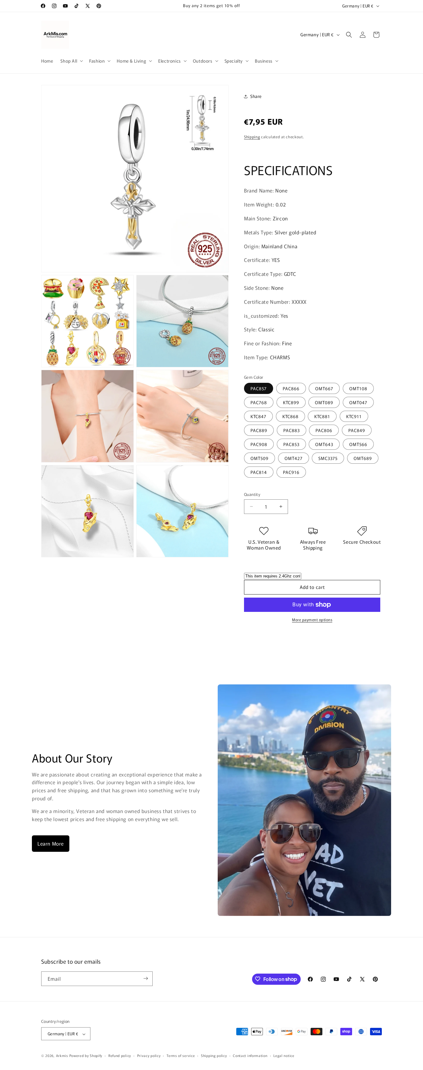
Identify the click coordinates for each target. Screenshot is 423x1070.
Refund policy (119, 1055)
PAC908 (259, 444)
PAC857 (259, 388)
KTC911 (354, 416)
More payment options (312, 619)
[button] (71, 60)
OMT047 (358, 402)
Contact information (250, 1055)
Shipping (252, 136)
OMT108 (358, 388)
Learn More (50, 843)
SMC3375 (328, 458)
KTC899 (291, 402)
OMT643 (324, 444)
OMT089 (324, 402)
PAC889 (259, 430)
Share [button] (256, 96)
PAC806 (324, 430)
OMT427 (294, 458)
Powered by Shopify (85, 1055)
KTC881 (322, 416)
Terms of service (181, 1055)
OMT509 (259, 458)
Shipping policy (214, 1055)
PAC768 (259, 402)
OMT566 (358, 444)
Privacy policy (149, 1055)
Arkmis (62, 1055)
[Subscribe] (145, 978)
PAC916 (291, 472)
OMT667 (324, 388)
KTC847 (258, 416)
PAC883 (291, 430)
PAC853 (291, 444)
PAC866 (291, 388)
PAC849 (356, 430)
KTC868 (290, 416)
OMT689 (363, 458)
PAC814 (259, 472)
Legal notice (283, 1055)
